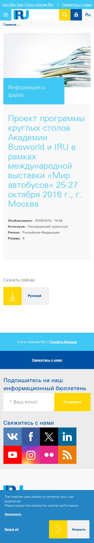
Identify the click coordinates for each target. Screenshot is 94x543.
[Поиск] (64, 14)
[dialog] (47, 516)
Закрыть (79, 529)
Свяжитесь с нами (77, 5)
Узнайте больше (63, 342)
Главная (9, 24)
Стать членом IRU (39, 5)
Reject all (11, 529)
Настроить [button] (13, 514)
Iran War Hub (13, 5)
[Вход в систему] (76, 14)
